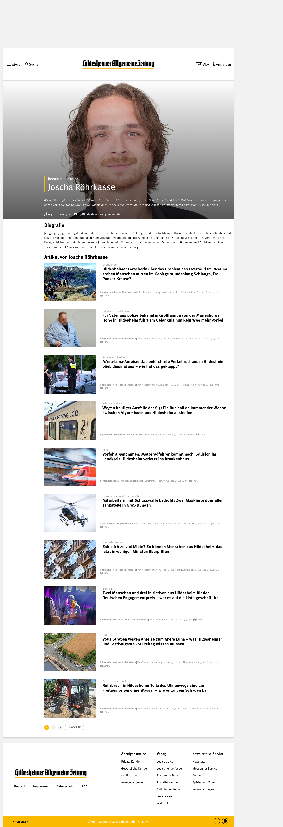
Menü (16, 64)
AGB (84, 786)
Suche (33, 64)
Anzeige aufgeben (133, 782)
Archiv (197, 775)
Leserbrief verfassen (170, 768)
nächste (74, 727)
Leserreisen (164, 796)
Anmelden (223, 64)
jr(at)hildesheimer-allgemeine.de (99, 214)
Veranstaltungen (203, 789)
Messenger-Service (205, 768)
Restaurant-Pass (167, 775)
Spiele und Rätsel (204, 782)
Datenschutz (65, 786)
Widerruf (162, 803)
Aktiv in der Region (169, 789)
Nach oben (20, 821)
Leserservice (165, 761)
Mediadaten (129, 775)
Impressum (41, 786)
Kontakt (19, 786)
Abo (206, 64)
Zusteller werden (168, 782)
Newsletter (199, 761)
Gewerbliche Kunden (134, 768)
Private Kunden (131, 761)
